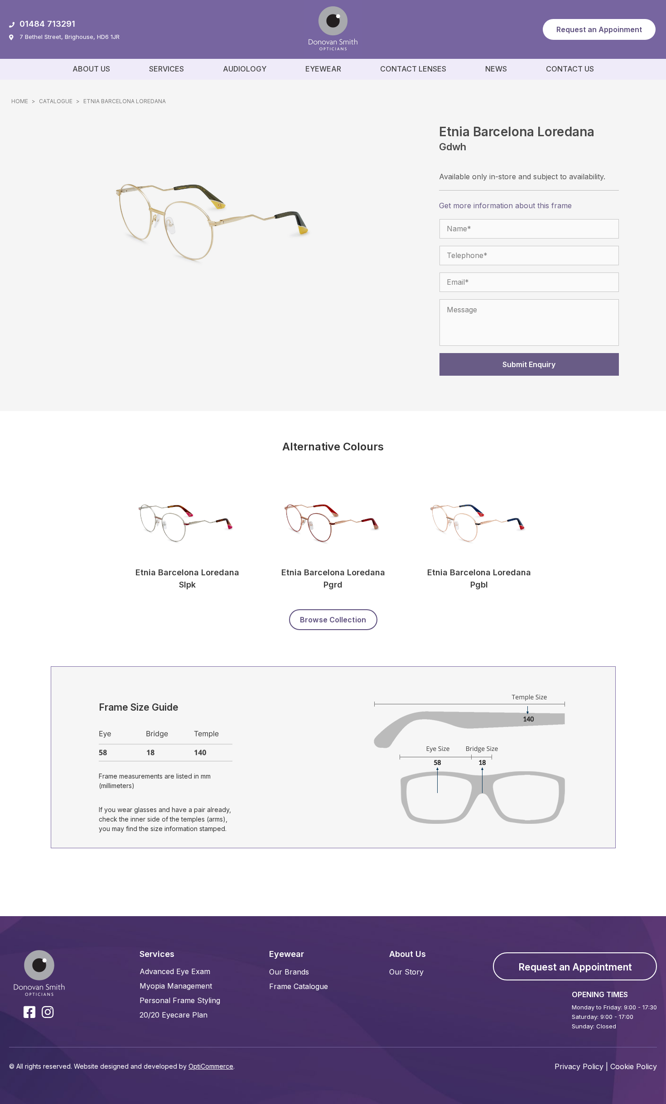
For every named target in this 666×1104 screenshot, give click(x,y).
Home (19, 101)
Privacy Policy (579, 1066)
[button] (599, 29)
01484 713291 (47, 24)
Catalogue (55, 101)
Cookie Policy (633, 1066)
